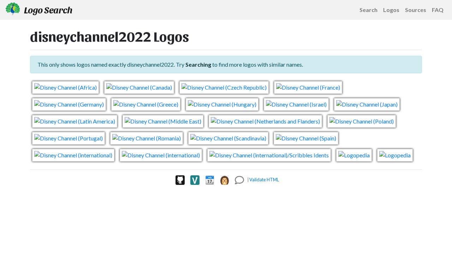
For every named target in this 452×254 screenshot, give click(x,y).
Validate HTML (264, 179)
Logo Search (47, 9)
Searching (198, 64)
